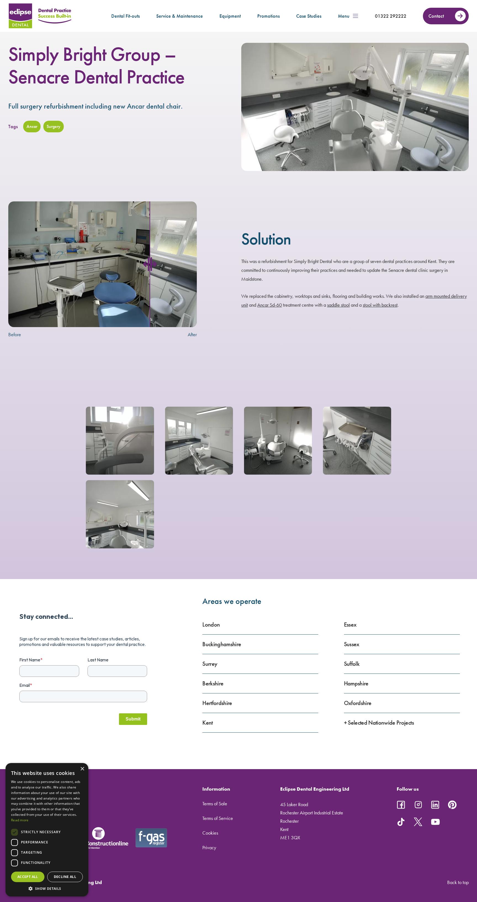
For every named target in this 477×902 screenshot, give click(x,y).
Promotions (268, 16)
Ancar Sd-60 (269, 305)
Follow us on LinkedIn (435, 804)
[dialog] (47, 829)
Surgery (53, 126)
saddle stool (338, 305)
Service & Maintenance (179, 16)
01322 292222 (390, 16)
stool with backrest (380, 305)
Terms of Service (217, 818)
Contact (436, 16)
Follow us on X (418, 821)
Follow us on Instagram (418, 804)
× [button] (82, 769)
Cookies (210, 833)
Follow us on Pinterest (452, 804)
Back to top (458, 882)
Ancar (31, 126)
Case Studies (308, 16)
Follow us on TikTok (401, 821)
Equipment (230, 16)
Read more (20, 820)
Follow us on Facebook (401, 804)
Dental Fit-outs (125, 16)
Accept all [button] (27, 876)
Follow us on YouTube (435, 821)
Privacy (209, 847)
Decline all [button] (65, 876)
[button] (47, 888)
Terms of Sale (214, 803)
